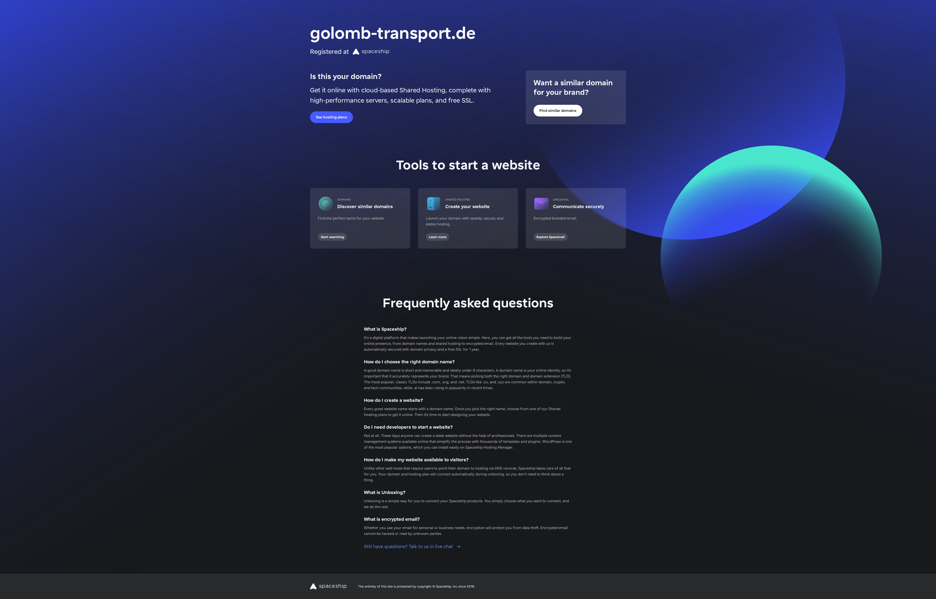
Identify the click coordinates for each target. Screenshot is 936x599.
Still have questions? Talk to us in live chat (409, 546)
